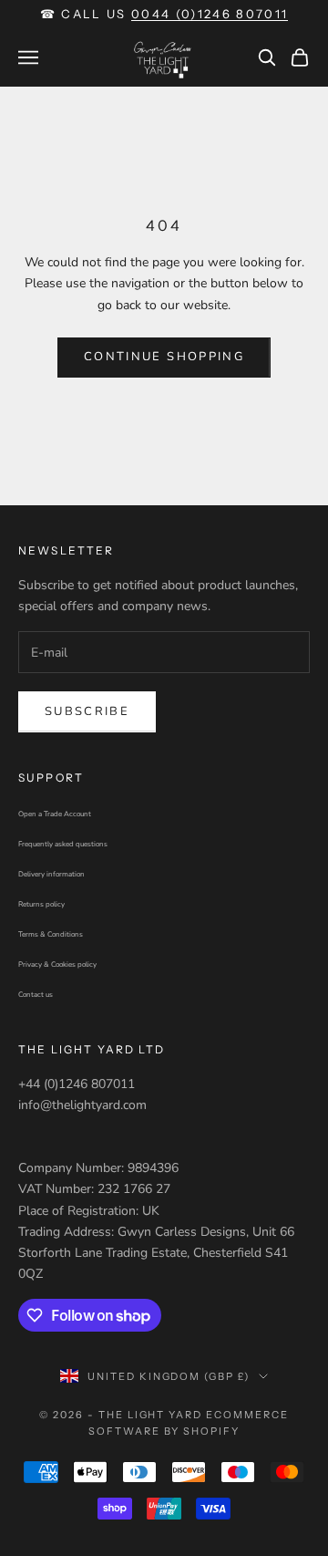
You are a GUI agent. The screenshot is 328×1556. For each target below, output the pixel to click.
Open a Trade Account (54, 814)
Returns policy (41, 904)
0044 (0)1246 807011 (209, 13)
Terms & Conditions (50, 934)
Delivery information (51, 874)
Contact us (35, 995)
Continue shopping (164, 356)
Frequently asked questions (63, 844)
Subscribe (87, 711)
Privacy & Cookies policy (57, 965)
